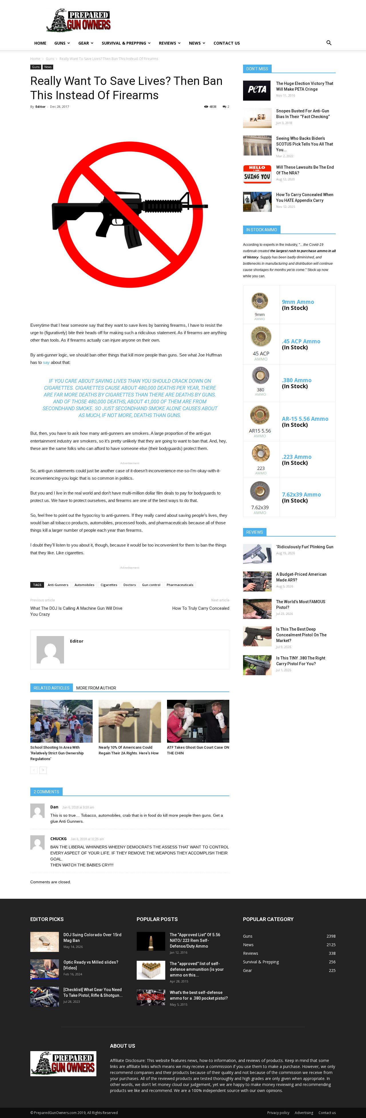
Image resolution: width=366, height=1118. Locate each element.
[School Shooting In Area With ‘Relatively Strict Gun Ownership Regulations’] (61, 721)
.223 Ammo (297, 456)
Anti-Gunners (58, 585)
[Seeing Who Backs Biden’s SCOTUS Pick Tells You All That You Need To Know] (257, 145)
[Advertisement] (289, 724)
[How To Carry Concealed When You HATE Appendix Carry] (257, 202)
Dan (54, 807)
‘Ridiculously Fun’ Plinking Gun (304, 547)
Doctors (130, 585)
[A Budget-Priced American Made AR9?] (257, 581)
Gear (83, 43)
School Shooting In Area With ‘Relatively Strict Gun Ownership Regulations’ (57, 753)
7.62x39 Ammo (301, 494)
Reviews (167, 43)
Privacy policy (278, 1112)
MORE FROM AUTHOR (96, 688)
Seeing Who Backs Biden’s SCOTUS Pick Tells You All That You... (304, 144)
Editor (40, 106)
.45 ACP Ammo (301, 341)
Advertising (304, 1112)
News (195, 43)
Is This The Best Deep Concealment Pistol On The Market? (301, 635)
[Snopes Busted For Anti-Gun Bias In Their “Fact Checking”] (257, 118)
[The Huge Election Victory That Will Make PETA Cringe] (256, 91)
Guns (59, 43)
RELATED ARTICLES (51, 688)
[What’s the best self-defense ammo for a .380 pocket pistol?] (151, 998)
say (46, 362)
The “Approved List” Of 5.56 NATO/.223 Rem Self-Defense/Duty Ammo (195, 940)
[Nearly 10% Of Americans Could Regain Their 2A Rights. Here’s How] (130, 721)
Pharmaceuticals (180, 585)
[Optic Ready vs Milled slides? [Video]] (44, 969)
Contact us (227, 43)
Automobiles (84, 585)
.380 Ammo (297, 380)
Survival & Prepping (124, 43)
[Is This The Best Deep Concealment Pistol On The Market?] (257, 636)
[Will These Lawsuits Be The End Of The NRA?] (257, 174)
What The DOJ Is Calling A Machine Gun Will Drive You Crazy (76, 611)
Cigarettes (109, 585)
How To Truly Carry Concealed (200, 608)
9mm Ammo (298, 301)
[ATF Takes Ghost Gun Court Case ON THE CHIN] (198, 721)
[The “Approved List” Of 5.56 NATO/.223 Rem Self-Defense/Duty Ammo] (151, 941)
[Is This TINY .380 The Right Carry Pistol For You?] (257, 665)
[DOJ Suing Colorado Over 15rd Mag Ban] (44, 942)
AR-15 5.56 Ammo (305, 418)
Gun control (151, 585)
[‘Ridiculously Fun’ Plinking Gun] (257, 554)
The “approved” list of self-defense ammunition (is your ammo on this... (197, 969)
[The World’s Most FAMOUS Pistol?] (257, 609)
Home (40, 43)
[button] (329, 43)
